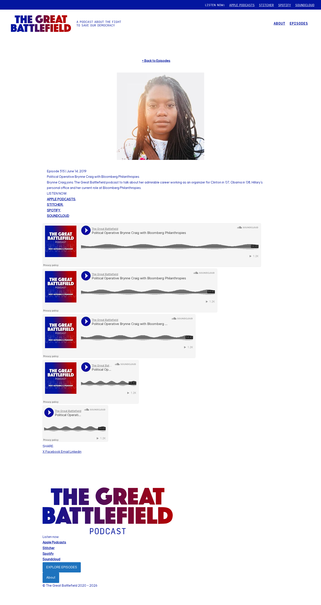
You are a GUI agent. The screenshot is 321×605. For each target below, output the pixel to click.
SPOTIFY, (54, 210)
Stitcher (49, 548)
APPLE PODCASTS (242, 4)
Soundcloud (51, 559)
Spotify (48, 553)
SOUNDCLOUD (304, 4)
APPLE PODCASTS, (61, 199)
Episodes (299, 23)
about (279, 23)
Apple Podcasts (54, 542)
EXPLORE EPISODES (61, 567)
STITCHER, (55, 204)
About (50, 577)
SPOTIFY (284, 4)
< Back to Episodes (156, 60)
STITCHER (266, 4)
